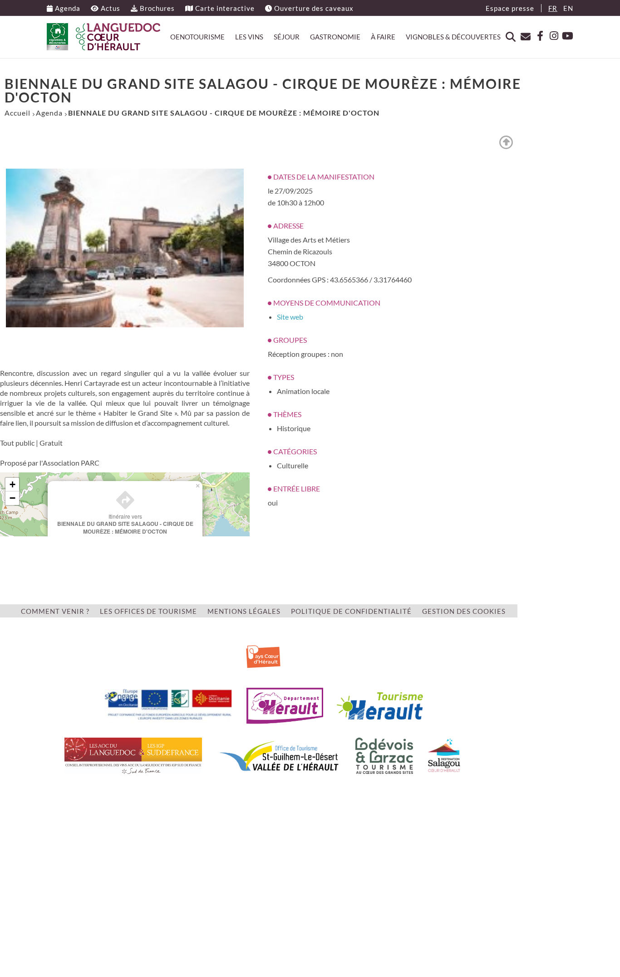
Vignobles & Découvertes (453, 37)
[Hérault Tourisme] (380, 704)
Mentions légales (243, 611)
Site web (290, 316)
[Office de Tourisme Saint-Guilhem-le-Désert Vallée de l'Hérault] (279, 754)
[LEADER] (168, 704)
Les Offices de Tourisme (148, 611)
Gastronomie (335, 37)
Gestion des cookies (464, 611)
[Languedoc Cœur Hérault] (103, 36)
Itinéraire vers (125, 523)
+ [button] (12, 484)
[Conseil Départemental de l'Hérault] (284, 704)
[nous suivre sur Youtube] (566, 36)
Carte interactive (224, 8)
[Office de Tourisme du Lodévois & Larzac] (384, 754)
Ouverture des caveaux (313, 8)
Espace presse (510, 8)
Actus (109, 8)
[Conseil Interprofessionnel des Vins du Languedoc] (133, 754)
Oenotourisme (197, 37)
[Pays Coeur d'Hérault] (263, 655)
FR (552, 8)
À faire (383, 37)
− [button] (12, 498)
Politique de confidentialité (351, 611)
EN (568, 8)
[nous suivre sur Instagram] (551, 36)
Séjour (287, 37)
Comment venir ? (55, 611)
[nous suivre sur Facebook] (536, 36)
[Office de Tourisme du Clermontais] (444, 754)
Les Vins (249, 37)
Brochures (156, 8)
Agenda (66, 8)
